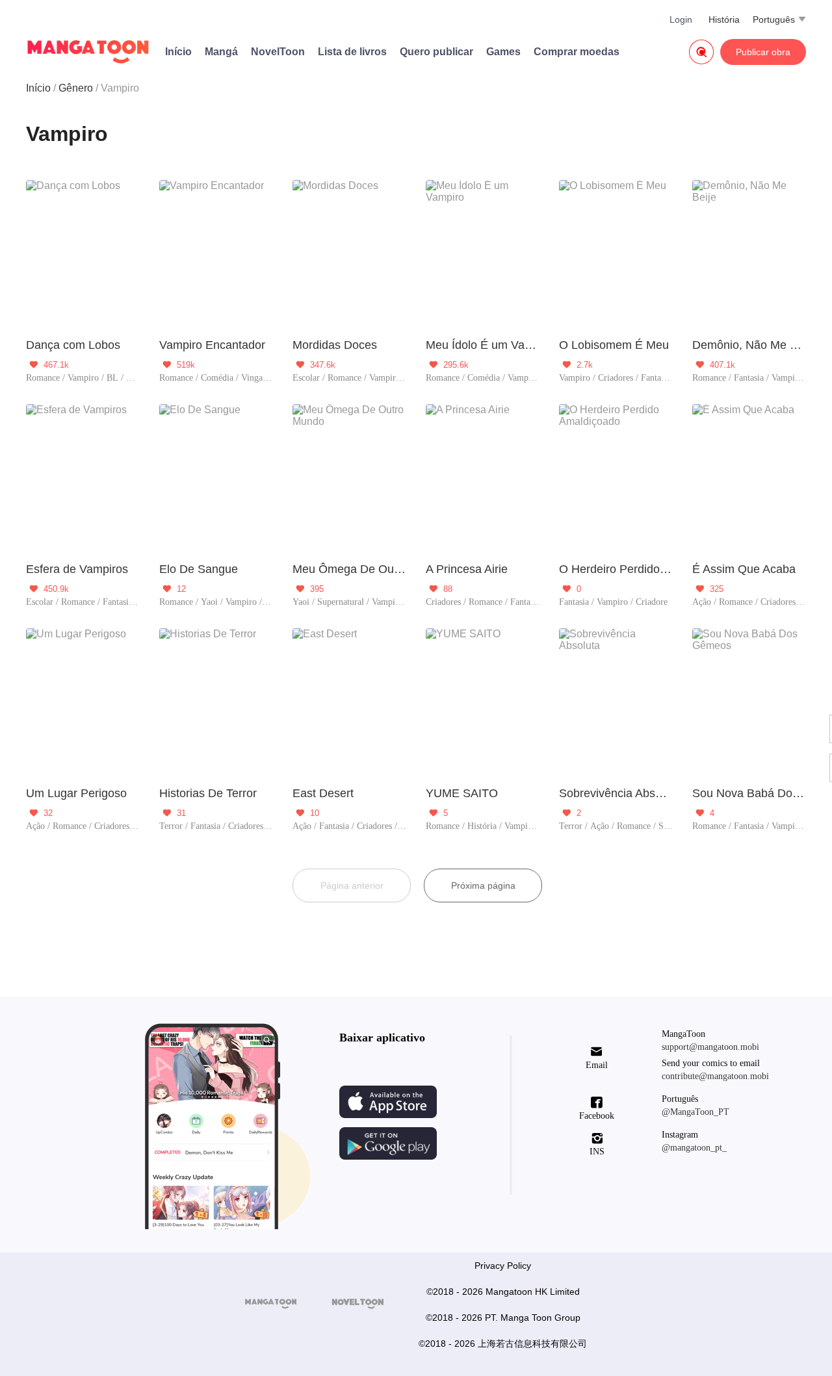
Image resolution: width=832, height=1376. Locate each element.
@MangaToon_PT (695, 1112)
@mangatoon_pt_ (694, 1148)
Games (503, 51)
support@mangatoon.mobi (710, 1047)
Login (681, 19)
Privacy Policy (502, 1265)
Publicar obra (763, 52)
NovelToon (278, 51)
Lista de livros (352, 51)
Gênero (75, 88)
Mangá (221, 51)
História (724, 19)
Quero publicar (436, 51)
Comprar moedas (576, 51)
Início (178, 51)
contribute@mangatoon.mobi (715, 1076)
